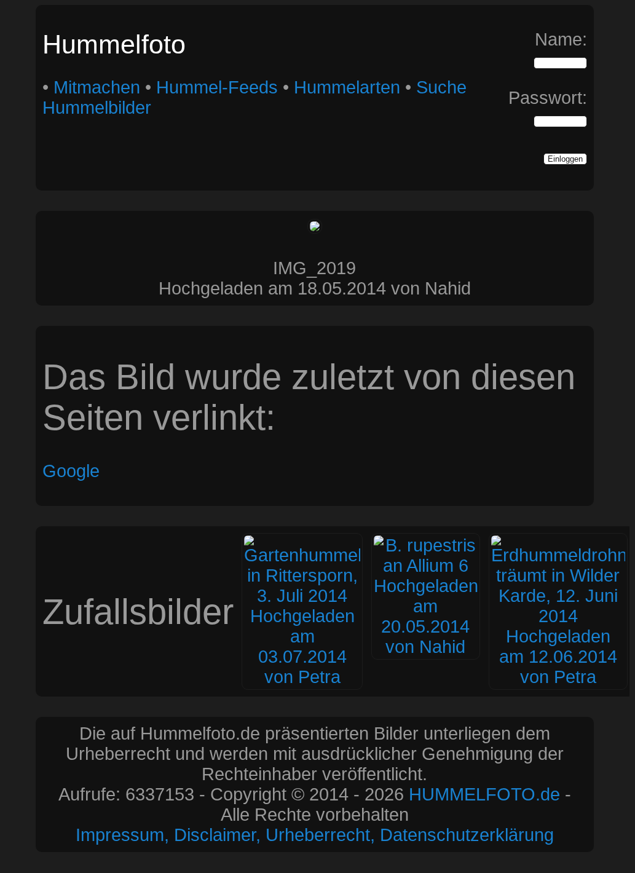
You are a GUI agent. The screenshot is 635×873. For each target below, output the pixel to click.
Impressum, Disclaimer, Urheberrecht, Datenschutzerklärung (315, 835)
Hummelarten (347, 87)
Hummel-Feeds (217, 87)
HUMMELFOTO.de (484, 794)
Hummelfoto (114, 44)
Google (71, 471)
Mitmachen (96, 87)
